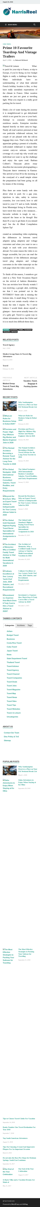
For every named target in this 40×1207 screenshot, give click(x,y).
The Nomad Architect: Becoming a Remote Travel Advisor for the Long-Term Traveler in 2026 (27, 452)
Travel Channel (13, 674)
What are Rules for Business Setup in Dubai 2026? (27, 418)
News (9, 655)
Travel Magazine (13, 690)
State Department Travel (17, 658)
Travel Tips (11, 705)
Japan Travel (12, 651)
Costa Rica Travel (14, 643)
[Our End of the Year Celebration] (10, 1169)
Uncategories (12, 717)
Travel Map (11, 693)
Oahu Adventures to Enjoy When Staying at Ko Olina (27, 782)
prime (21, 330)
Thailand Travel (13, 662)
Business (11, 639)
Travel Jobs (12, 686)
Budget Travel (13, 635)
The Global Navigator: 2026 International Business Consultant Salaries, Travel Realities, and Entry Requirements (27, 473)
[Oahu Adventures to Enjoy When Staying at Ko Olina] (10, 780)
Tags (30, 625)
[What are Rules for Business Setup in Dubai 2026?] (10, 416)
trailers (6, 332)
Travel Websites (13, 709)
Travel (5, 366)
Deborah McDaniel (21, 60)
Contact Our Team (11, 733)
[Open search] (34, 24)
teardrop (28, 330)
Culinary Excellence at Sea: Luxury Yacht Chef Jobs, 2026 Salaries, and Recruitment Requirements (27, 575)
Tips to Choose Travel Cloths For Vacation (19, 1119)
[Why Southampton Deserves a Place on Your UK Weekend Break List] (10, 403)
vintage (14, 332)
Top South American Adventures (15, 1138)
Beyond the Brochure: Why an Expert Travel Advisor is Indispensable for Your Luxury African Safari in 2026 (27, 500)
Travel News (12, 697)
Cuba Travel (7, 44)
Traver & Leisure (14, 713)
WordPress (15, 1204)
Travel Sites (12, 701)
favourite (14, 330)
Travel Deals (12, 682)
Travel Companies (14, 678)
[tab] (9, 625)
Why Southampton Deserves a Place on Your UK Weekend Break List (27, 404)
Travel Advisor (13, 666)
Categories (9, 625)
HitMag (25, 1204)
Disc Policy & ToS (11, 737)
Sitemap (7, 740)
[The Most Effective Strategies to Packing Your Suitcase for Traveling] (10, 950)
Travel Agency (9, 345)
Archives (21, 625)
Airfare (9, 631)
